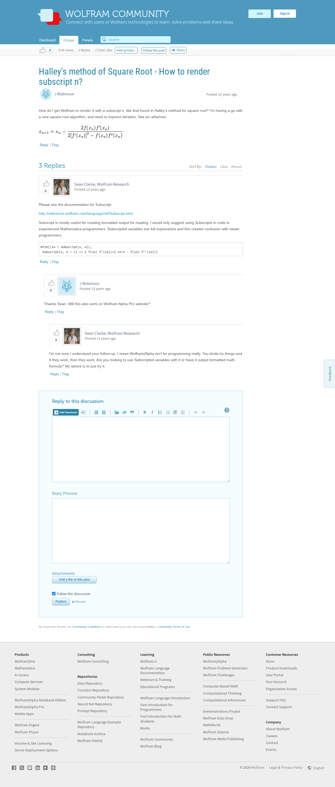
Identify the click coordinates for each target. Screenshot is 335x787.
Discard (80, 601)
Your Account (276, 681)
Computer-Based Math (220, 686)
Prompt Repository (92, 710)
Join (259, 13)
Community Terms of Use (174, 626)
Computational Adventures (224, 700)
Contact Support (279, 707)
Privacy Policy (292, 767)
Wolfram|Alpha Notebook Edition (40, 700)
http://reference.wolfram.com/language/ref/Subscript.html (86, 213)
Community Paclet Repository (100, 697)
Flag (55, 145)
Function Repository (93, 690)
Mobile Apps (24, 713)
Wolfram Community (156, 739)
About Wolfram (278, 729)
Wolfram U (148, 661)
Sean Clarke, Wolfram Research (101, 184)
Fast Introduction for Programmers (156, 707)
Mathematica (25, 668)
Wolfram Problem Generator (225, 668)
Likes (224, 167)
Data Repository (90, 683)
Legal (273, 767)
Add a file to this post (74, 579)
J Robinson (64, 93)
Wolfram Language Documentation (155, 670)
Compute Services (29, 681)
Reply (44, 145)
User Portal (274, 675)
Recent (236, 167)
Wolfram (258, 767)
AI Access (22, 675)
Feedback (330, 373)
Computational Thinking (222, 693)
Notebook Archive (91, 733)
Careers (272, 736)
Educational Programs (157, 686)
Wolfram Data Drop (218, 718)
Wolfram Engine (27, 725)
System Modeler (27, 688)
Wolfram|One (25, 661)
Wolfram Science (216, 732)
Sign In (285, 13)
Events (271, 749)
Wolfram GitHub (90, 740)
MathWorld (211, 725)
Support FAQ (276, 700)
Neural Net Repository (94, 704)
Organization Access (281, 688)
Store (270, 661)
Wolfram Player (27, 732)
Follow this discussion (73, 594)
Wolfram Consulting (93, 661)
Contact (272, 742)
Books (145, 728)
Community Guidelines (86, 626)
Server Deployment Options (36, 750)
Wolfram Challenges (218, 675)
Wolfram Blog (150, 746)
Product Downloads (281, 668)
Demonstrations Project (221, 711)
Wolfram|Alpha (214, 661)
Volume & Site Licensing (33, 743)
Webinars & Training (155, 679)
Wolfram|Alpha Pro (29, 707)
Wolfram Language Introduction (165, 698)
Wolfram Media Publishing (223, 738)
